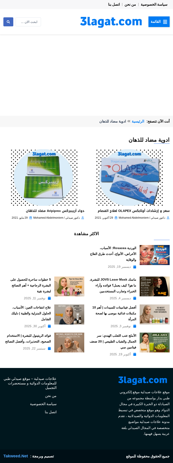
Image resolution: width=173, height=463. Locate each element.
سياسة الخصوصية (154, 4)
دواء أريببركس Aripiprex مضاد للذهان (55, 211)
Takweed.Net (15, 456)
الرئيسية (138, 121)
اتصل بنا (114, 4)
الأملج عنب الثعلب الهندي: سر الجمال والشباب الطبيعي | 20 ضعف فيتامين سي (113, 341)
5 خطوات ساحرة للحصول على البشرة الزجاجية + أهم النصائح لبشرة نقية (30, 285)
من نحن (130, 4)
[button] (159, 21)
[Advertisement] (86, 68)
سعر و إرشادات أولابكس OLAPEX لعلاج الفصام (134, 211)
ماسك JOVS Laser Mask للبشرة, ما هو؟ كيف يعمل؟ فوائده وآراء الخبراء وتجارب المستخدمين (113, 285)
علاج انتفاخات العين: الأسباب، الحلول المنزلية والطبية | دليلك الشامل (31, 313)
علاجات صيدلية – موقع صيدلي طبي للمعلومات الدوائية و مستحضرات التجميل (30, 383)
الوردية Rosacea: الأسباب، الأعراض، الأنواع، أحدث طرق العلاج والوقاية (113, 253)
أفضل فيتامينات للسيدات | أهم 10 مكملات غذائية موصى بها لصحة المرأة (114, 313)
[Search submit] (8, 21)
